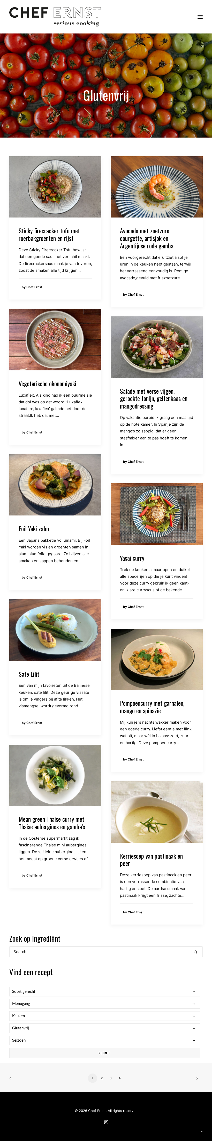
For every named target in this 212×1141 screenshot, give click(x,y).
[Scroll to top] (202, 1130)
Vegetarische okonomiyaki (47, 383)
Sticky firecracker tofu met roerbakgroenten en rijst (49, 234)
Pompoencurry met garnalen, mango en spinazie (152, 706)
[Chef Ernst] (55, 16)
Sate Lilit (29, 673)
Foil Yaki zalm (34, 528)
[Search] (106, 951)
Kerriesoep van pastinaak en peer (151, 859)
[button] (200, 16)
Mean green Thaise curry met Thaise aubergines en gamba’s (52, 822)
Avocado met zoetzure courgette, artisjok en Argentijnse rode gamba (146, 238)
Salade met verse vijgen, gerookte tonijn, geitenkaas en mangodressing (153, 398)
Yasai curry (132, 557)
